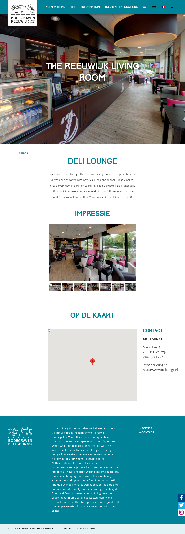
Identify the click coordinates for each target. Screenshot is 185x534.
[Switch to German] (154, 7)
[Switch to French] (163, 7)
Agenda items (55, 7)
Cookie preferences (85, 528)
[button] (55, 257)
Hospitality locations (121, 7)
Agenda (146, 428)
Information (90, 7)
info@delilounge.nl (155, 365)
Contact (147, 432)
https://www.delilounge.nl (160, 370)
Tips (73, 7)
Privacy (67, 528)
